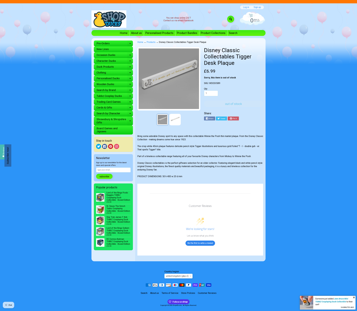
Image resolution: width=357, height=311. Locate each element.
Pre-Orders (115, 44)
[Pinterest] (110, 146)
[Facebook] (104, 146)
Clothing (115, 73)
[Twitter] (98, 146)
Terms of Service (170, 293)
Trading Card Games (115, 102)
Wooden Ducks (115, 85)
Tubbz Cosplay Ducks (115, 96)
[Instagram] (116, 146)
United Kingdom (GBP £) (177, 276)
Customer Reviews (207, 293)
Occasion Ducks (115, 55)
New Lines (103, 49)
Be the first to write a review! (200, 243)
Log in (246, 7)
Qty (205, 88)
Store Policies (188, 293)
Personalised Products (159, 33)
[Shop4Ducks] (108, 19)
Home (123, 33)
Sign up (257, 7)
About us (136, 33)
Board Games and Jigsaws (107, 130)
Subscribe (104, 176)
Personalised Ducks (115, 79)
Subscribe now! (7, 155)
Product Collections (213, 33)
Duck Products (115, 67)
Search (233, 33)
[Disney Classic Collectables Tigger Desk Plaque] (162, 119)
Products (151, 42)
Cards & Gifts (115, 108)
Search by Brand (115, 90)
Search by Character (115, 114)
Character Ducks (115, 61)
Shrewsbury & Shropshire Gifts (115, 121)
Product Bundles (187, 33)
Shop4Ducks (177, 305)
